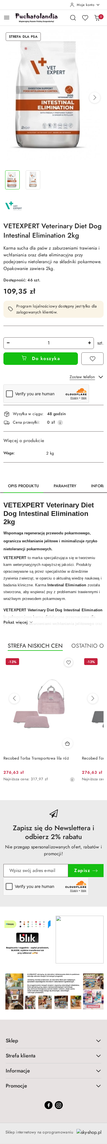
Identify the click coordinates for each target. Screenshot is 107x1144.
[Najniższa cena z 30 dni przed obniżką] (72, 779)
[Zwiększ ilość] (89, 343)
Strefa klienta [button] (20, 1055)
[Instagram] (59, 1105)
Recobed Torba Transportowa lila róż (36, 758)
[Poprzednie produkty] (14, 698)
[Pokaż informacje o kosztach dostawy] (60, 422)
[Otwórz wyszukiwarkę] (73, 17)
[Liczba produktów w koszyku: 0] (97, 17)
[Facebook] (49, 1105)
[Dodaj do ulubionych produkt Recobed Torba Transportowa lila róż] (68, 662)
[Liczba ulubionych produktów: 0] (85, 17)
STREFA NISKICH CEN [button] (35, 646)
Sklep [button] (12, 1040)
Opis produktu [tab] (23, 486)
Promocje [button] (16, 1085)
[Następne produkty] (93, 698)
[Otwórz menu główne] (6, 17)
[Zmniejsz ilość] (8, 343)
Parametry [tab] (65, 486)
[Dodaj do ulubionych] (92, 358)
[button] (94, 97)
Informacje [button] (18, 1070)
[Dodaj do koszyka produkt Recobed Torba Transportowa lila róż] (67, 743)
